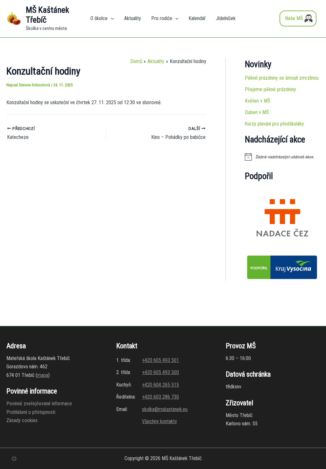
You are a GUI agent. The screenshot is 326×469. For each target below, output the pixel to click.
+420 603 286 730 (160, 397)
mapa (42, 375)
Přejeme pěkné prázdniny (270, 89)
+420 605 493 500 (160, 372)
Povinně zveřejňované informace (39, 403)
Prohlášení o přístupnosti (30, 412)
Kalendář (197, 18)
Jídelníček (226, 18)
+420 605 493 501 (160, 360)
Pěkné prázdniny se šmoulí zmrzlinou (282, 78)
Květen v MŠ (257, 101)
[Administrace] (14, 458)
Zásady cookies (22, 420)
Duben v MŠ (257, 112)
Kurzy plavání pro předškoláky (274, 124)
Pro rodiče (161, 18)
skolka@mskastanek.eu (165, 409)
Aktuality (132, 18)
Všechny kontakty (159, 421)
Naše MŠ (294, 18)
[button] (111, 18)
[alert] (282, 157)
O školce (99, 18)
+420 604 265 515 (160, 385)
